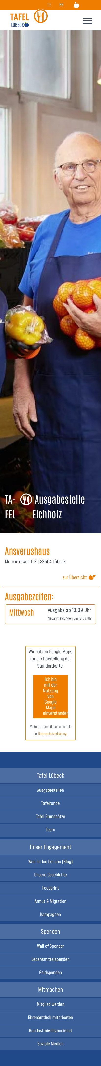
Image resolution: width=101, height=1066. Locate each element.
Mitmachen (50, 990)
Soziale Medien (51, 1044)
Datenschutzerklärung (52, 733)
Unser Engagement (50, 847)
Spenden (50, 932)
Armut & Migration (50, 901)
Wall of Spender (50, 946)
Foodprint (50, 888)
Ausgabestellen (50, 790)
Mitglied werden (50, 1004)
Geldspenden (50, 973)
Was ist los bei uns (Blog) (50, 862)
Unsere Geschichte (50, 875)
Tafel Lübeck (50, 776)
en (61, 5)
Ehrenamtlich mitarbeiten (50, 1017)
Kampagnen (50, 914)
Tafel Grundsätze (50, 817)
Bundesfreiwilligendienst (50, 1031)
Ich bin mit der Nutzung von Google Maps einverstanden (55, 696)
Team (50, 830)
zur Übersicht (75, 578)
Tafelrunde (50, 803)
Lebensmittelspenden (50, 959)
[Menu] (87, 21)
